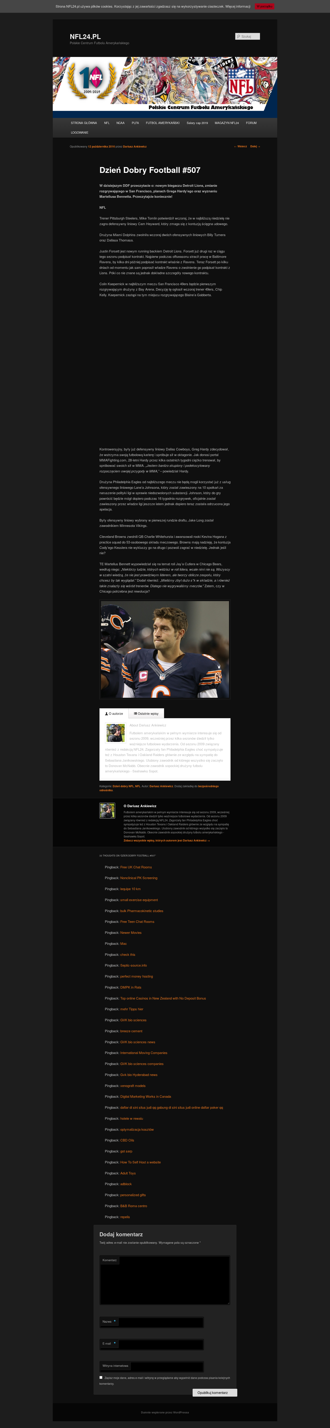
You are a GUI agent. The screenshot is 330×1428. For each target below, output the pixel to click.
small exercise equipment (139, 899)
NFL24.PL (85, 36)
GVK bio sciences (133, 1019)
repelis (125, 1216)
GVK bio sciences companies (142, 1063)
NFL (107, 123)
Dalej (255, 146)
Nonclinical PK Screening (138, 877)
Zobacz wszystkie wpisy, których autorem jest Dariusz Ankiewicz (167, 840)
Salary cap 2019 (197, 123)
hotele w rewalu (131, 1118)
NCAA (121, 123)
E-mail (109, 1343)
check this (127, 954)
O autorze (115, 713)
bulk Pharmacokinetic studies (141, 910)
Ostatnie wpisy (147, 713)
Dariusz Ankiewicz (135, 146)
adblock (126, 1183)
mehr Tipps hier (131, 1008)
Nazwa (109, 1321)
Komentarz (110, 1260)
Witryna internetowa (115, 1365)
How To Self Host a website (140, 1162)
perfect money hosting (136, 976)
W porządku (264, 6)
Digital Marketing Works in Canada (145, 1096)
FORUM (251, 123)
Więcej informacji (237, 6)
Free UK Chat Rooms (136, 867)
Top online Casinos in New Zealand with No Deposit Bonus (163, 998)
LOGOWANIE (79, 132)
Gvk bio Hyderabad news (139, 1074)
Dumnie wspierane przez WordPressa (165, 1412)
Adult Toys (128, 1173)
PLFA (135, 123)
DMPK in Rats (130, 987)
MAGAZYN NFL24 (227, 123)
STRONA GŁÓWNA (84, 123)
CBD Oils (127, 1140)
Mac (123, 943)
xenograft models (133, 1085)
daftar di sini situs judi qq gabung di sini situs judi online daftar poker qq (171, 1107)
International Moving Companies (143, 1052)
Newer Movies (131, 932)
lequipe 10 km (130, 888)
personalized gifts (133, 1194)
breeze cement (131, 1030)
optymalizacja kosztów (137, 1129)
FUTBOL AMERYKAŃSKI (163, 123)
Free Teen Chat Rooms (137, 921)
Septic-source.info (133, 965)
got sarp (126, 1151)
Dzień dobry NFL (123, 786)
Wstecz (240, 146)
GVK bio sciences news (137, 1041)
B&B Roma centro (133, 1205)
